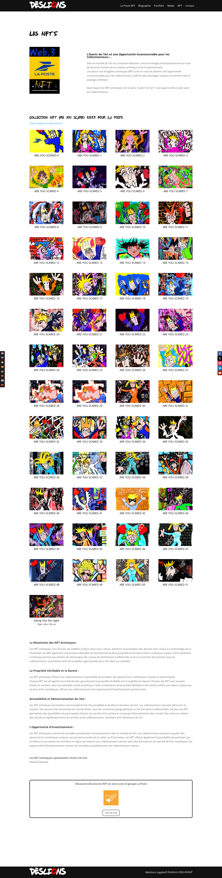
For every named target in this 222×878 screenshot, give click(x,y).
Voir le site (111, 812)
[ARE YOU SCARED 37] (89, 473)
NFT (180, 5)
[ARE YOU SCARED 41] (89, 509)
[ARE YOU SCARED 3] (175, 151)
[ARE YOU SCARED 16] (46, 294)
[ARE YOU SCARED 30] (133, 402)
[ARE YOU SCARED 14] (133, 259)
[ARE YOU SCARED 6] (133, 187)
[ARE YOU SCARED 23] (175, 330)
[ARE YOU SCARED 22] (133, 330)
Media (170, 5)
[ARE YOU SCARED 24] (46, 366)
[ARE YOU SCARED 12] (46, 259)
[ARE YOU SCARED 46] (133, 545)
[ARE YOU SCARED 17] (89, 294)
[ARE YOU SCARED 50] (133, 580)
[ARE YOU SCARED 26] (133, 366)
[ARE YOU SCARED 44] (46, 545)
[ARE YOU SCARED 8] (46, 223)
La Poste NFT (127, 5)
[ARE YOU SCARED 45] (89, 545)
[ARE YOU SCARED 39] (175, 473)
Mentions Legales (155, 872)
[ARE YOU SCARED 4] (46, 187)
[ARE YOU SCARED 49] (89, 580)
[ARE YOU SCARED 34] (133, 437)
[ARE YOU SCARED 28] (46, 402)
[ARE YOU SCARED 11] (175, 223)
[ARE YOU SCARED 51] (175, 580)
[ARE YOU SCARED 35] (175, 437)
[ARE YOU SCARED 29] (89, 402)
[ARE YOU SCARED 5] (89, 187)
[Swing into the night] (46, 616)
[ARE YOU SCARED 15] (175, 259)
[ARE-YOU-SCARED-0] (46, 151)
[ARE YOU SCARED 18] (133, 294)
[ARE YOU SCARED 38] (133, 473)
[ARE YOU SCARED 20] (46, 330)
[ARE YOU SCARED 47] (175, 545)
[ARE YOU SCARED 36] (46, 473)
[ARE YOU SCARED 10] (133, 223)
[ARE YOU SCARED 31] (175, 402)
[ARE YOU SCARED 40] (46, 509)
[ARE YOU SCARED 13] (89, 259)
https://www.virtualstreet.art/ (46, 123)
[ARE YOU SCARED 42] (133, 509)
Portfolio (159, 5)
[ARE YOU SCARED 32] (46, 437)
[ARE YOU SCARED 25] (89, 366)
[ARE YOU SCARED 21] (89, 330)
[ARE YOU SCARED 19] (175, 294)
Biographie (144, 5)
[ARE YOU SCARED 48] (46, 580)
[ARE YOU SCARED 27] (175, 366)
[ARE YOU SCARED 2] (133, 151)
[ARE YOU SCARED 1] (89, 151)
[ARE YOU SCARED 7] (175, 187)
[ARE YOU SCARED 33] (89, 437)
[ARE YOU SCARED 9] (89, 223)
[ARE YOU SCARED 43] (175, 509)
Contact (189, 5)
